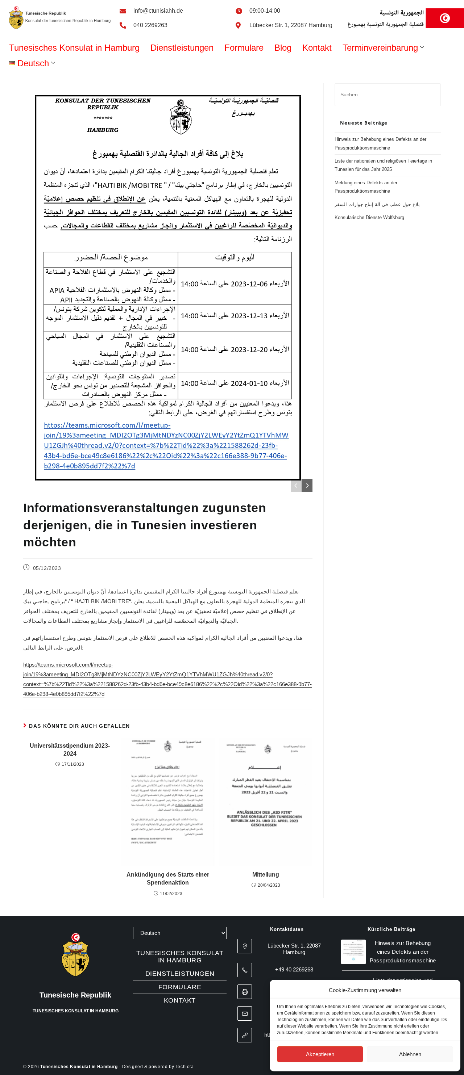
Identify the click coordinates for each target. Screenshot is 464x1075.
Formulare (244, 48)
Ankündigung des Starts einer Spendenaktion (168, 879)
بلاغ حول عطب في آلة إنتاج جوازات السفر (377, 204)
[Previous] (296, 485)
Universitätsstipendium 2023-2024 (70, 750)
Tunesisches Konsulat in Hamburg (74, 48)
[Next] (307, 485)
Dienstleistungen (182, 48)
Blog (282, 48)
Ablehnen (410, 1054)
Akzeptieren (320, 1054)
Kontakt (317, 48)
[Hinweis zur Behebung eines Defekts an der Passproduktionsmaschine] (353, 952)
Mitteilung (265, 875)
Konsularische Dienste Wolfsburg (369, 217)
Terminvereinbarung (380, 48)
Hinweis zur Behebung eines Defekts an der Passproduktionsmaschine (403, 951)
